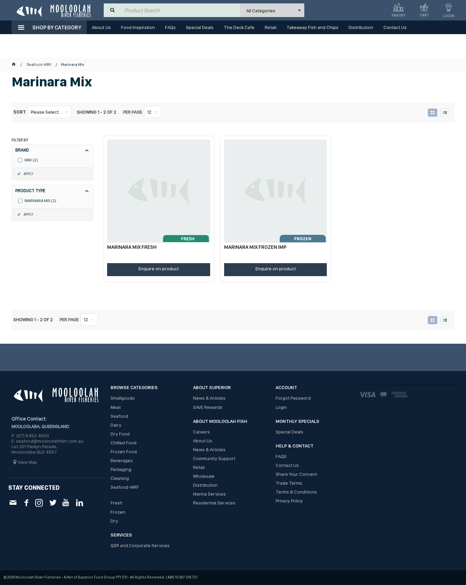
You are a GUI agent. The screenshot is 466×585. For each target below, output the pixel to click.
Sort (19, 112)
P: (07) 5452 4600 (30, 435)
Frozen (118, 512)
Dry (114, 521)
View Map (27, 462)
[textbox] (180, 10)
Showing (96, 112)
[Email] (12, 502)
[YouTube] (66, 502)
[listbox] (272, 10)
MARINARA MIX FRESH (132, 247)
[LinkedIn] (79, 502)
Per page (132, 112)
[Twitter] (52, 502)
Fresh (116, 502)
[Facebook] (26, 502)
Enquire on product (159, 268)
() (31, 160)
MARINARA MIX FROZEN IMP (255, 247)
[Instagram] (39, 502)
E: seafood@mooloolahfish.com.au (47, 441)
